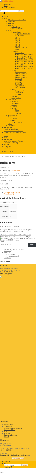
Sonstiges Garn (16, 98)
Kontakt (6, 144)
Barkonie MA (19, 35)
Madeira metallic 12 (21, 75)
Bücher (10, 117)
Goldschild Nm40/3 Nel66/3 (24, 58)
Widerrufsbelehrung (10, 430)
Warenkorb (7, 146)
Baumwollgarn (16, 32)
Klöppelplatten (12, 115)
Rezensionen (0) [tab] (9, 194)
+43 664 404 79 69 (6, 450)
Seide (13, 89)
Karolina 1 (18, 79)
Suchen (21, 11)
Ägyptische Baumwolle (22, 34)
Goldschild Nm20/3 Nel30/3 (24, 66)
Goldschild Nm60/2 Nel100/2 (24, 61)
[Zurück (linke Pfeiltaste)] (1, 472)
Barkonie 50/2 (19, 53)
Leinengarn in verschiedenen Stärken (15, 132)
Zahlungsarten (8, 426)
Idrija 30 (17, 40)
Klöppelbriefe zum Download (17, 20)
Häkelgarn (15, 96)
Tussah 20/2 (19, 92)
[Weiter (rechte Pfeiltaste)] (2, 472)
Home (6, 16)
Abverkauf (11, 23)
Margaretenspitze (17, 122)
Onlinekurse (11, 21)
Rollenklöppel (16, 27)
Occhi (13, 120)
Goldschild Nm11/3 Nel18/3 (24, 68)
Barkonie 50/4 (19, 65)
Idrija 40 (17, 42)
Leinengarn (15, 51)
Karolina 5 (18, 84)
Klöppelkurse (8, 127)
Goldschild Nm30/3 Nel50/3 (24, 63)
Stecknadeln (15, 103)
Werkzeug (15, 101)
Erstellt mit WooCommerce (21, 455)
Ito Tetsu (18, 94)
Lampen (14, 105)
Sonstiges (14, 108)
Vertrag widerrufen (9, 7)
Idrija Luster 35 (20, 87)
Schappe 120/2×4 (20, 91)
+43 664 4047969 (8, 272)
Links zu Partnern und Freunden (13, 131)
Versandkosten (15, 170)
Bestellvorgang (8, 424)
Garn (9, 30)
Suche (2, 242)
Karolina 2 (18, 80)
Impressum (7, 433)
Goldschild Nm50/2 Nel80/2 (24, 56)
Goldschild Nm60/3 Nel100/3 (24, 60)
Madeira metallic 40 (21, 73)
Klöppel (10, 25)
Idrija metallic (19, 86)
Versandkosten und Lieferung (13, 428)
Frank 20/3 (18, 49)
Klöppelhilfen (12, 99)
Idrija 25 (17, 39)
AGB (5, 431)
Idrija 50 (17, 44)
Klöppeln (14, 118)
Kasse (5, 6)
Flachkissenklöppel (17, 28)
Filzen (17, 110)
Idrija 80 (17, 46)
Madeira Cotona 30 (21, 47)
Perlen (17, 112)
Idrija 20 (17, 37)
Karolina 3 (18, 82)
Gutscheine (11, 125)
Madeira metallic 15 (21, 77)
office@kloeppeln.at (6, 273)
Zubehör (14, 106)
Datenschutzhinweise (10, 435)
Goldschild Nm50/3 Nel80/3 (24, 54)
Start (1, 156)
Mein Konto (7, 4)
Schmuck (18, 113)
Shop (5, 18)
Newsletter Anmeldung (11, 129)
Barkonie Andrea (20, 72)
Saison (10, 124)
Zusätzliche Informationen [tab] (12, 192)
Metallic (14, 70)
